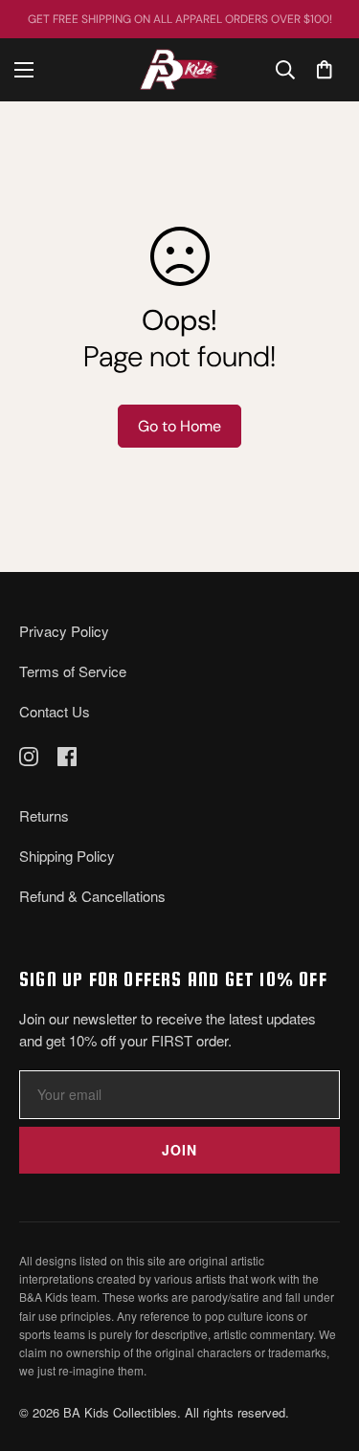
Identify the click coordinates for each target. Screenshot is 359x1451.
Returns (44, 815)
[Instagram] (28, 756)
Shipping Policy (67, 856)
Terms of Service (72, 671)
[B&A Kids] (179, 69)
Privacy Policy (64, 631)
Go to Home (179, 426)
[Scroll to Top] (324, 1349)
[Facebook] (67, 756)
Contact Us (54, 711)
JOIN (179, 1149)
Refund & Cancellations (92, 896)
